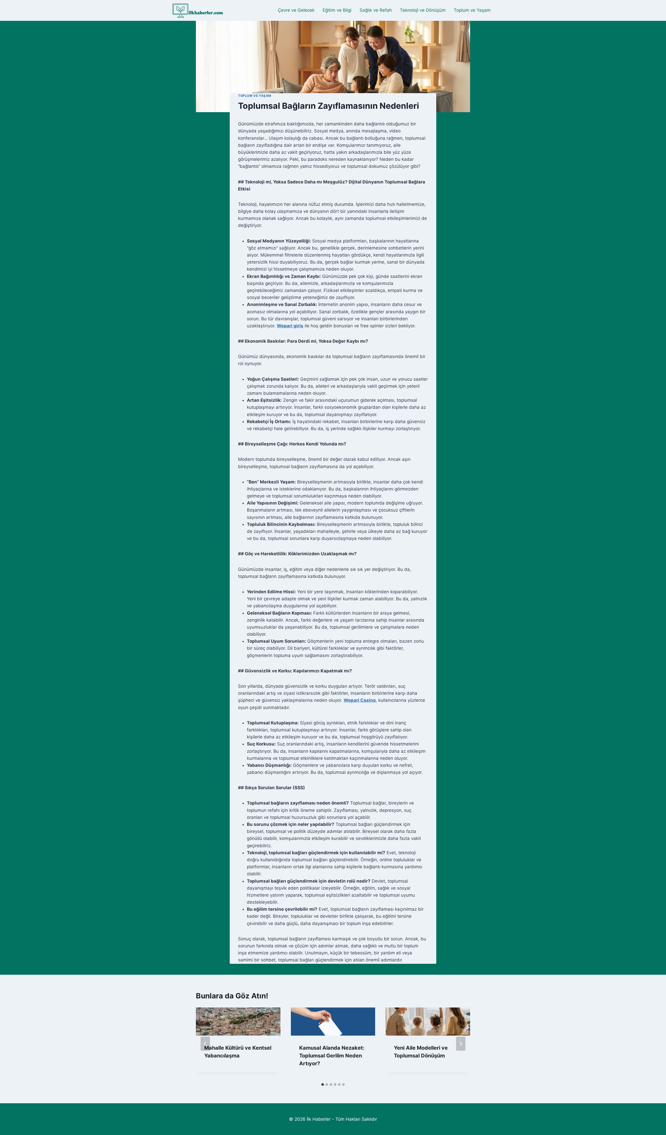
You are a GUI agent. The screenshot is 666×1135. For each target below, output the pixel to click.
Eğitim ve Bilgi (337, 10)
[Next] (460, 1044)
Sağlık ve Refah (376, 10)
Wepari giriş (290, 325)
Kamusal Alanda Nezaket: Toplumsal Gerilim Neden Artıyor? (331, 1056)
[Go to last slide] (205, 1044)
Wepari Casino (360, 700)
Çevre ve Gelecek (296, 10)
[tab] (322, 1084)
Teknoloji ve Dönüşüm (423, 10)
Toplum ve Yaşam (472, 10)
